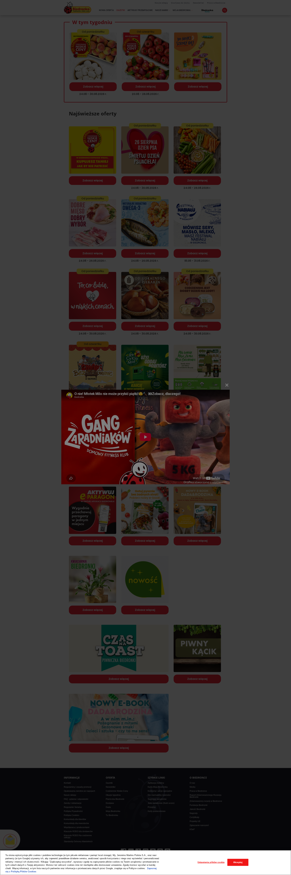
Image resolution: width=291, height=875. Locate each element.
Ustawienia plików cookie (211, 862)
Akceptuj (238, 862)
